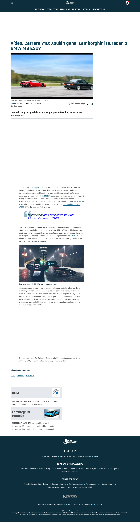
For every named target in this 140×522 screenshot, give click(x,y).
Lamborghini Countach (44, 429)
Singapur (113, 469)
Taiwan (75, 472)
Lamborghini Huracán (21, 413)
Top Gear (99, 504)
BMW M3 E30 (44, 196)
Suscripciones (66, 487)
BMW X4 (35, 401)
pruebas (76, 9)
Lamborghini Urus (39, 423)
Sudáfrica (66, 472)
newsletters (98, 9)
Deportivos (52, 9)
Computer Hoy (73, 504)
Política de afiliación (107, 484)
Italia (66, 469)
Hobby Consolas (87, 504)
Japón (72, 469)
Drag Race (30, 375)
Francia (33, 469)
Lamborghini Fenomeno (22, 426)
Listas (79, 456)
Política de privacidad (58, 484)
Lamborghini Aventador (22, 429)
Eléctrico (63, 456)
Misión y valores (53, 487)
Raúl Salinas (17, 106)
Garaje (54, 456)
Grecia (41, 469)
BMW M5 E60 (76, 236)
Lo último (39, 9)
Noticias (20, 375)
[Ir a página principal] (70, 3)
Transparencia (91, 484)
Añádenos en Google (78, 104)
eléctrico (65, 9)
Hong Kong (50, 469)
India (59, 469)
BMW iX (46, 401)
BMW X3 (24, 404)
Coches (86, 9)
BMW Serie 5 (37, 404)
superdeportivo (36, 188)
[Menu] (12, 3)
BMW (16, 392)
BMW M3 (77, 202)
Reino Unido (102, 469)
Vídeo (13, 375)
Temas (96, 456)
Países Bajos (91, 469)
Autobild (41, 504)
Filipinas (24, 469)
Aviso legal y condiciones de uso (36, 484)
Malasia (80, 469)
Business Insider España (56, 504)
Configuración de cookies (84, 487)
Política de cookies (76, 484)
